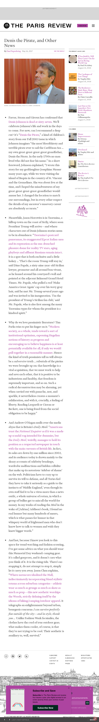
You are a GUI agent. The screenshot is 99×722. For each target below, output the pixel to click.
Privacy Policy (69, 717)
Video (83, 661)
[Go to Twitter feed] (20, 656)
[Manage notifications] (93, 717)
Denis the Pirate (29, 135)
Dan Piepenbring (14, 51)
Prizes (67, 663)
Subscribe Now (45, 707)
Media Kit (68, 655)
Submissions (70, 658)
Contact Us (54, 661)
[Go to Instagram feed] (6, 656)
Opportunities (86, 658)
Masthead (69, 661)
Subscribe (82, 26)
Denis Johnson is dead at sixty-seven (30, 122)
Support (53, 658)
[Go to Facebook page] (13, 656)
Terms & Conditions (86, 717)
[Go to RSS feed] (26, 656)
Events (52, 663)
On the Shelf (59, 51)
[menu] (93, 25)
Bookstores (85, 655)
